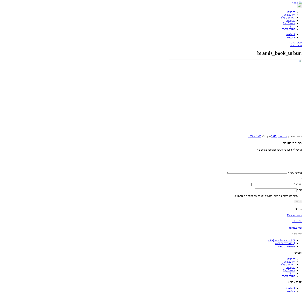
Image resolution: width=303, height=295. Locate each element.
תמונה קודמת (295, 42)
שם (299, 178)
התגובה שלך (295, 172)
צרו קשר (291, 26)
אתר (299, 190)
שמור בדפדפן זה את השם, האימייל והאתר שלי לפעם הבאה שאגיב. (266, 196)
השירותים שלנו (288, 17)
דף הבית (291, 12)
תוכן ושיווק (290, 20)
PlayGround (289, 23)
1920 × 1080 (254, 136)
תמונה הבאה (296, 45)
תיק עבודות (289, 14)
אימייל (298, 184)
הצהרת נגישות (288, 29)
